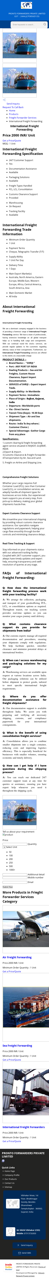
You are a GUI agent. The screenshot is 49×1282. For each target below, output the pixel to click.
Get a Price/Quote (12, 140)
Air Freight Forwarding (17, 957)
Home (12, 110)
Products (13, 114)
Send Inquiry (13, 103)
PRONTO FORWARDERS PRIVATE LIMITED (27, 15)
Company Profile (12, 1175)
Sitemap (8, 1187)
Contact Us (9, 1183)
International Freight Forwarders (24, 1127)
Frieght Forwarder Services (22, 117)
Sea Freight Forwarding (17, 1045)
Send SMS (26, 1253)
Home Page (10, 1171)
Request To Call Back (13, 107)
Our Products (11, 1179)
